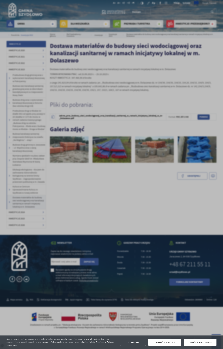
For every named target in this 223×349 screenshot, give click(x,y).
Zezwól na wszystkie (200, 342)
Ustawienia (133, 342)
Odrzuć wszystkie (165, 342)
